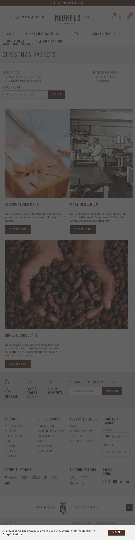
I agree (116, 532)
